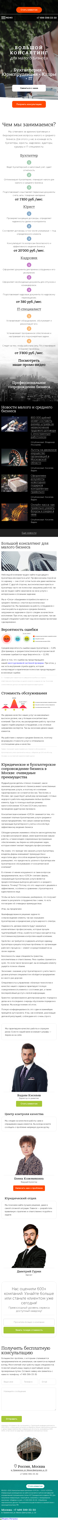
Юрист (29, 206)
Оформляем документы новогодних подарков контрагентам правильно (39, 483)
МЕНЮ (9, 17)
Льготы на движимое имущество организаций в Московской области (44, 456)
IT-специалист (29, 309)
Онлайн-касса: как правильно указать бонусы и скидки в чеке (43, 509)
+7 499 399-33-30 (47, 17)
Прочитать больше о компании (29, 1322)
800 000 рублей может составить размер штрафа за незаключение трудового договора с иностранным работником (43, 427)
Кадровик (29, 258)
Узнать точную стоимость (29, 1330)
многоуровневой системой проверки (26, 663)
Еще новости (29, 533)
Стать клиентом (29, 10)
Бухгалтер (29, 155)
